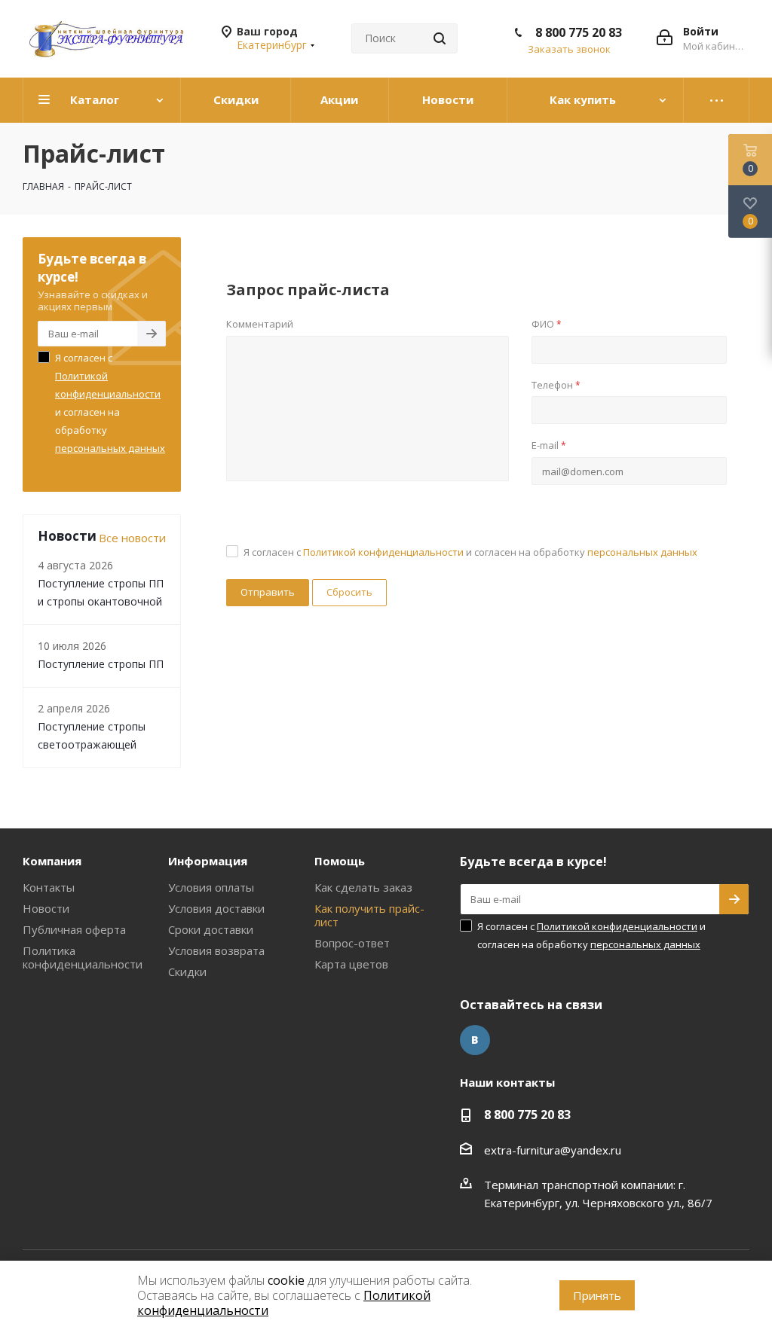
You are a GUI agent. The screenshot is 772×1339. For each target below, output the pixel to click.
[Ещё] (716, 100)
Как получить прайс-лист (369, 915)
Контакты (49, 887)
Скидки (187, 971)
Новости (46, 908)
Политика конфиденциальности (82, 957)
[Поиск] (439, 38)
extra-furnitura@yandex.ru (552, 1150)
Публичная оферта (74, 929)
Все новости (132, 537)
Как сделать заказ (363, 887)
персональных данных (642, 552)
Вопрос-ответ (352, 942)
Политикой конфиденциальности (383, 552)
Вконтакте (475, 1040)
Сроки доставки (210, 929)
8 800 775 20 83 (578, 32)
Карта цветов (351, 963)
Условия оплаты (211, 887)
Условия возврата (216, 950)
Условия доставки (216, 908)
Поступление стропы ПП (101, 664)
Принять (597, 1295)
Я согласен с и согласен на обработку (470, 552)
